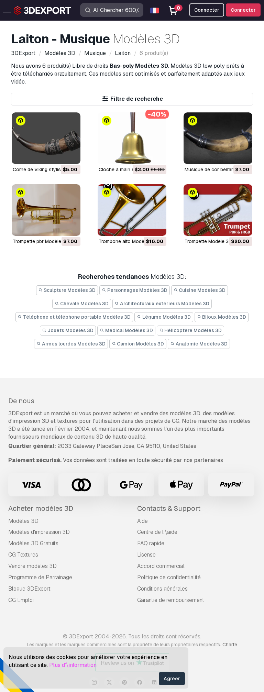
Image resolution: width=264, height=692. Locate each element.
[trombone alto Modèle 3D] (132, 210)
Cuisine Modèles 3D (202, 290)
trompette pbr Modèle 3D (41, 241)
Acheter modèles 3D (40, 508)
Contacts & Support (168, 508)
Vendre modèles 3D (32, 566)
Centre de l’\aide (157, 532)
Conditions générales (162, 588)
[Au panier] (56, 154)
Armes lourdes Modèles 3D (73, 344)
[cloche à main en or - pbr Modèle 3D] (132, 138)
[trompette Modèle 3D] (218, 210)
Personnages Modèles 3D (136, 290)
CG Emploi (21, 600)
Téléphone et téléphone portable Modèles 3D (76, 317)
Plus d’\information (73, 665)
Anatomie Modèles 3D (201, 344)
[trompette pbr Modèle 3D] (46, 210)
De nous (21, 400)
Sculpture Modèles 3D (69, 290)
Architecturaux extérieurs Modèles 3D (164, 303)
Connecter (243, 10)
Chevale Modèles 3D (84, 303)
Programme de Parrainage (40, 577)
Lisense (146, 554)
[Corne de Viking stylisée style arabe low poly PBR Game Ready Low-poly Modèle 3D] (46, 138)
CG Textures (23, 554)
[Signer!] (70, 154)
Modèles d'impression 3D (39, 532)
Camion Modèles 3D (140, 344)
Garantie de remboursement (170, 600)
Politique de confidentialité (169, 577)
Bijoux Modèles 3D (223, 317)
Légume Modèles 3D (166, 317)
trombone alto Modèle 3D (127, 241)
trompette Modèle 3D (208, 241)
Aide (142, 521)
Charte (229, 644)
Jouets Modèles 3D (70, 330)
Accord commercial (161, 566)
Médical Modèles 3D (128, 330)
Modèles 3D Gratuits (33, 543)
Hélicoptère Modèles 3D (192, 330)
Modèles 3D (23, 521)
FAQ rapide (150, 543)
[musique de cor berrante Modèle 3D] (218, 138)
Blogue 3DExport (29, 588)
